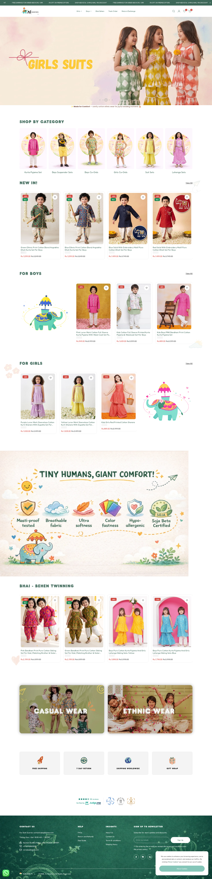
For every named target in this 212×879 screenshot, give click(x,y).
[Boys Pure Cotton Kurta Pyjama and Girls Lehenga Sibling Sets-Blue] (172, 621)
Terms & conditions (113, 840)
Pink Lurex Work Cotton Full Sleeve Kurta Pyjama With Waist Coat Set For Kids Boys (93, 333)
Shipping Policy (111, 844)
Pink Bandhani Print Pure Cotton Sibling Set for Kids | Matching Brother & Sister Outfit (38, 651)
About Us (109, 833)
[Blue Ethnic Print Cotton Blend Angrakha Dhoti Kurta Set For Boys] (84, 218)
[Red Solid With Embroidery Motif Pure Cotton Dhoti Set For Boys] (172, 218)
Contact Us (110, 836)
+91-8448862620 (29, 846)
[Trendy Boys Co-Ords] (91, 148)
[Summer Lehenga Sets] (178, 148)
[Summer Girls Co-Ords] (120, 148)
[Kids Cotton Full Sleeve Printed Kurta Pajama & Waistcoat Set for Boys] (134, 306)
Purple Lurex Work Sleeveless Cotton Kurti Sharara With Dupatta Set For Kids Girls (37, 423)
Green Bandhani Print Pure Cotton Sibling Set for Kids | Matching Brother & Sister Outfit (83, 651)
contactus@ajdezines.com (44, 833)
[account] (179, 11)
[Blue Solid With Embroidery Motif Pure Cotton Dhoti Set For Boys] (128, 218)
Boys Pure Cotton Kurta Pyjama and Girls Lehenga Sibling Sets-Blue (171, 651)
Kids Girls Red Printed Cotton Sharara (118, 422)
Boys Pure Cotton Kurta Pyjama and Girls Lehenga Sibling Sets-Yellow (127, 651)
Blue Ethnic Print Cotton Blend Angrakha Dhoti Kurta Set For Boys (83, 248)
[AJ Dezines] (30, 11)
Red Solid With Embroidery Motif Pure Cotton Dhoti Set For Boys (170, 248)
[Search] (173, 11)
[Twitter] (149, 856)
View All (189, 183)
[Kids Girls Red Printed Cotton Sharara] (118, 396)
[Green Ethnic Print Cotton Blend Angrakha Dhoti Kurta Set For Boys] (40, 218)
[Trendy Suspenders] (62, 148)
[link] (45, 313)
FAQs (80, 833)
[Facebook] (136, 856)
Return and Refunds (85, 836)
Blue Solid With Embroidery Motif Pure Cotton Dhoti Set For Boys (126, 248)
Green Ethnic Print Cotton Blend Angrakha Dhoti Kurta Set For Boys (40, 248)
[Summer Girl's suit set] (149, 148)
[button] (99, 99)
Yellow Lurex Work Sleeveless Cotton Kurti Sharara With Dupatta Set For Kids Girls (78, 423)
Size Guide (82, 840)
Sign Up (180, 840)
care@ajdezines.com (31, 850)
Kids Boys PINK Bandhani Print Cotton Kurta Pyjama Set (173, 333)
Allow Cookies (182, 869)
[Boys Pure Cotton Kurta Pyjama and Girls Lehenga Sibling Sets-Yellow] (128, 621)
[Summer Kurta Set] (33, 148)
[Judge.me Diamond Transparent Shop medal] (110, 801)
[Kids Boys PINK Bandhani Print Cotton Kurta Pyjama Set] (174, 306)
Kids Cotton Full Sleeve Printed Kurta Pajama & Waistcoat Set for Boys (133, 333)
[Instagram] (142, 856)
